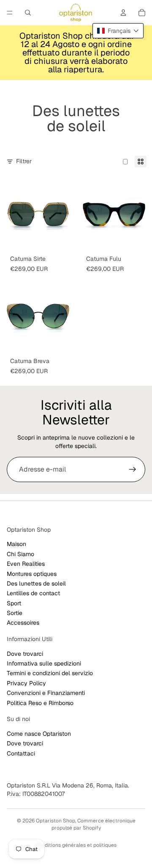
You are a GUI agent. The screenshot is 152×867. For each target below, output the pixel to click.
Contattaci (21, 753)
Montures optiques (32, 574)
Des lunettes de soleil (36, 583)
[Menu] (9, 12)
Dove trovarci (25, 654)
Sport (14, 603)
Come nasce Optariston (39, 733)
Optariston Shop (55, 820)
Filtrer (24, 161)
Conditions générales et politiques (76, 845)
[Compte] (123, 12)
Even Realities (26, 563)
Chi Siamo (20, 554)
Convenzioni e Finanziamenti (46, 693)
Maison (16, 544)
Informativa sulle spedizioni (44, 663)
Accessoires (23, 623)
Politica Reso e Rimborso (40, 703)
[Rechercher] (28, 12)
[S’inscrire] (132, 469)
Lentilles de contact (33, 593)
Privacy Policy (26, 683)
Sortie (14, 613)
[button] (118, 31)
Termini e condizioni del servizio (50, 673)
